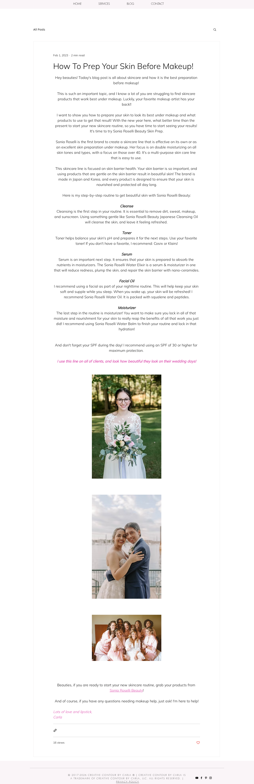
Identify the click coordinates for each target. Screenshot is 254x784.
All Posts (39, 29)
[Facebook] (201, 777)
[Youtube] (196, 777)
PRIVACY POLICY (127, 781)
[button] (104, 3)
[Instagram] (210, 777)
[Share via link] (55, 730)
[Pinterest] (206, 777)
